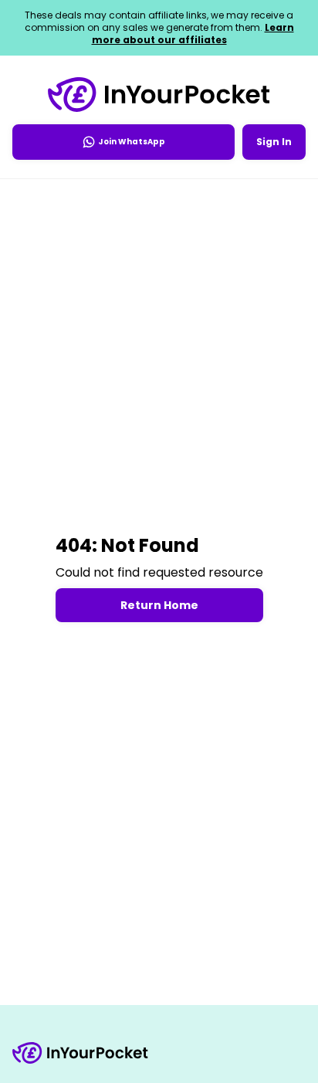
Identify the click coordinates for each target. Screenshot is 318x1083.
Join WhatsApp (131, 141)
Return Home (159, 605)
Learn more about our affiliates (193, 33)
